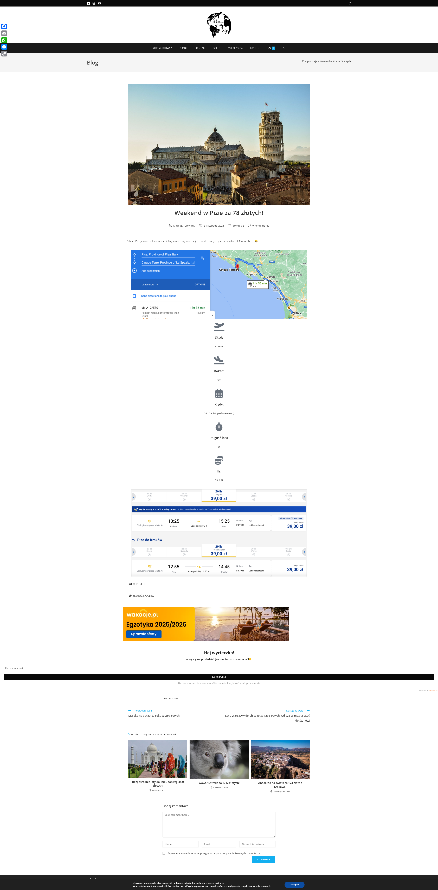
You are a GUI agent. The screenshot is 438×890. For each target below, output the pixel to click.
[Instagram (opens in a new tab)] (349, 3)
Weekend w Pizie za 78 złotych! (335, 61)
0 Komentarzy (260, 225)
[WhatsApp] (4, 40)
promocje (238, 225)
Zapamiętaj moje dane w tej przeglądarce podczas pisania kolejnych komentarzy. (214, 853)
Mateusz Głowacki (184, 225)
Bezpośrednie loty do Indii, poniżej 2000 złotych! (158, 783)
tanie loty (173, 698)
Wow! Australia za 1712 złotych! (219, 783)
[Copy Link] (4, 53)
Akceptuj (294, 884)
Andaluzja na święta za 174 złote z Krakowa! (280, 785)
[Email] (4, 33)
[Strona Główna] (303, 61)
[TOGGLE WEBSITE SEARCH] (284, 48)
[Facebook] (4, 26)
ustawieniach (263, 886)
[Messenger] (4, 46)
